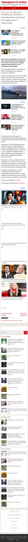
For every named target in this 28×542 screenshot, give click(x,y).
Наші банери (14, 528)
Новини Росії (6, 320)
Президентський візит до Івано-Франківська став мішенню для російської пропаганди (15, 350)
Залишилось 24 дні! (12, 387)
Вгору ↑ (18, 539)
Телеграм (18, 180)
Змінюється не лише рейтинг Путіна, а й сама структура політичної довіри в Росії (17, 410)
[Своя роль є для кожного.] (4, 359)
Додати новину (14, 511)
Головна (6, 12)
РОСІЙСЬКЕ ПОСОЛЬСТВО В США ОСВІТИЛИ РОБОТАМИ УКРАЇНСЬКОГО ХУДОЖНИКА (16, 435)
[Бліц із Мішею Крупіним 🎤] (4, 398)
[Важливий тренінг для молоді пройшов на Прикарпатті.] (4, 431)
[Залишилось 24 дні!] (4, 391)
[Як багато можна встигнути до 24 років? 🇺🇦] (4, 366)
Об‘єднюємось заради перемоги (15, 420)
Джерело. (4, 308)
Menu (14, 8)
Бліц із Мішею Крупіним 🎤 (14, 394)
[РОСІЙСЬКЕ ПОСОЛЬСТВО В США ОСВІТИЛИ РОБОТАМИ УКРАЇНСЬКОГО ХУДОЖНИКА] (4, 438)
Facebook (22, 183)
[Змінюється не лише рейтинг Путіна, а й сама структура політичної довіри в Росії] (4, 413)
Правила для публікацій (14, 515)
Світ (6, 318)
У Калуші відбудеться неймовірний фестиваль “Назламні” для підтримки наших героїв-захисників (16, 443)
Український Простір (14, 518)
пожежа (20, 320)
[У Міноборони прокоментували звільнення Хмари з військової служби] (4, 405)
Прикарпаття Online (14, 2)
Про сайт (14, 531)
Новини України (14, 320)
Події (11, 12)
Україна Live (14, 521)
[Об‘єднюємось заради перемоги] (4, 424)
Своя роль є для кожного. (14, 355)
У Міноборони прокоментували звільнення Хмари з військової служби (15, 403)
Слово (14, 524)
